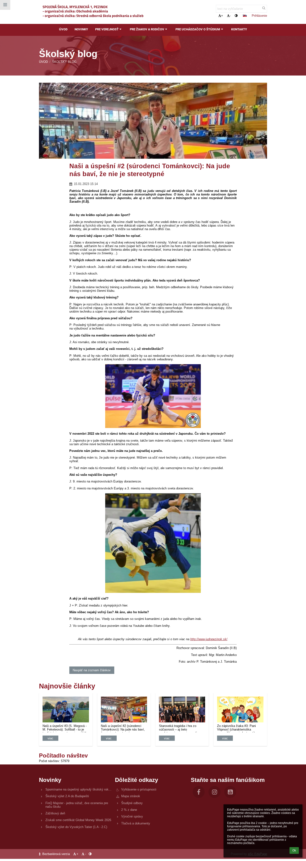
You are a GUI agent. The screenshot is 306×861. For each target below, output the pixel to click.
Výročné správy (132, 816)
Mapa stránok (130, 796)
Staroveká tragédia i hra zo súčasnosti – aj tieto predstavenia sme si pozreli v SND (179, 728)
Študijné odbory (132, 803)
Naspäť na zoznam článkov (92, 670)
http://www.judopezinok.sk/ (208, 639)
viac (50, 738)
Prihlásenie (259, 15)
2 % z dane (129, 810)
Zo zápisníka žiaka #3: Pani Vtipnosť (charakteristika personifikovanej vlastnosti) (236, 728)
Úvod (43, 62)
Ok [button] (294, 850)
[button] (236, 16)
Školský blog (64, 62)
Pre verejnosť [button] (107, 29)
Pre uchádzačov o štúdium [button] (197, 29)
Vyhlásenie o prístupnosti (138, 789)
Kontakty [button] (239, 29)
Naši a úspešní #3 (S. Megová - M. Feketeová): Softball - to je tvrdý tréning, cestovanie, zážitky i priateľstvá (66, 728)
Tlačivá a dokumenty (135, 823)
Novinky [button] (81, 29)
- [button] (230, 15)
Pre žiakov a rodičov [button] (147, 29)
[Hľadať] (264, 8)
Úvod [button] (63, 29)
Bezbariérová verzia (56, 854)
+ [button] (222, 15)
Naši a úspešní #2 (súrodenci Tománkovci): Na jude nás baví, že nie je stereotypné (123, 728)
